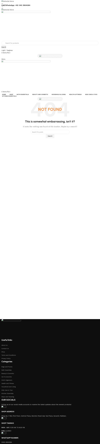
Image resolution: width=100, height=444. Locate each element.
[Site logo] (7, 1)
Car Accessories (6, 377)
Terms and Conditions (8, 355)
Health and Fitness (7, 383)
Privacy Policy (5, 358)
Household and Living (8, 386)
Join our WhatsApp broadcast (51, 56)
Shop (3, 352)
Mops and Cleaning (7, 397)
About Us (4, 345)
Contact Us (5, 348)
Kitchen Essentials (7, 393)
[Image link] (11, 329)
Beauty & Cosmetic (7, 373)
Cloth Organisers (6, 380)
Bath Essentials (6, 370)
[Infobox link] (50, 411)
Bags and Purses (6, 367)
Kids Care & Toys (7, 390)
